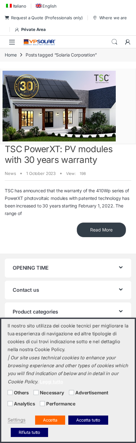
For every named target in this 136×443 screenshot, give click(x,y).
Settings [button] (17, 420)
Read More (101, 229)
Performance (61, 404)
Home (10, 54)
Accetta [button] (50, 419)
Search (114, 42)
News (10, 173)
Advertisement (91, 393)
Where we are (113, 17)
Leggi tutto (51, 381)
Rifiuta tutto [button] (29, 432)
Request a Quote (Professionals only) (47, 17)
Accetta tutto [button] (88, 419)
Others (21, 393)
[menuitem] (15, 6)
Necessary (52, 393)
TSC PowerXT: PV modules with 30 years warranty (59, 154)
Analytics (24, 404)
